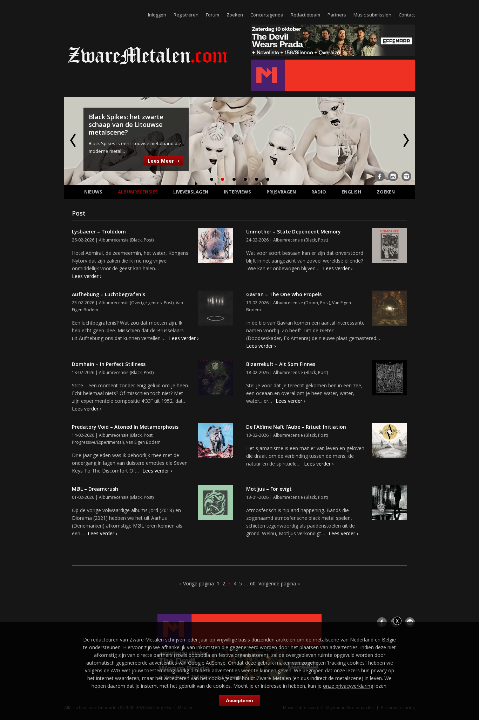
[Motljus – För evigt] (389, 503)
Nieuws (93, 192)
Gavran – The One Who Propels (284, 294)
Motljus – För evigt (269, 488)
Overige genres (146, 303)
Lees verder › (86, 276)
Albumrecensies (138, 192)
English (351, 192)
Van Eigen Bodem (143, 442)
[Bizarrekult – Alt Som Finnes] (389, 379)
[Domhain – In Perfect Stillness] (215, 379)
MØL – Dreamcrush (95, 488)
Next (405, 140)
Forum (212, 15)
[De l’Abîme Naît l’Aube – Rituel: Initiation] (389, 441)
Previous (73, 140)
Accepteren (239, 700)
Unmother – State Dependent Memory (293, 231)
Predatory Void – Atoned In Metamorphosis (125, 426)
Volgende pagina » (279, 583)
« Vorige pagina (196, 583)
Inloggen (157, 15)
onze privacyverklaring (348, 685)
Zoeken (235, 15)
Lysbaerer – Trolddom (99, 231)
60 (253, 583)
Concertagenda (266, 15)
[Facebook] (380, 176)
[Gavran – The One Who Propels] (389, 309)
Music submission (372, 15)
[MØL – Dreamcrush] (215, 503)
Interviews (237, 192)
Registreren (186, 15)
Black (136, 240)
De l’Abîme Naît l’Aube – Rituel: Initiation (296, 426)
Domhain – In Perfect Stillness (109, 364)
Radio (318, 192)
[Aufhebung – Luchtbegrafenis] (215, 309)
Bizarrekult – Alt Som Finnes (280, 364)
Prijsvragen (281, 192)
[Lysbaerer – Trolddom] (215, 246)
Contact (407, 15)
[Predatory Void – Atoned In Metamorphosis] (215, 441)
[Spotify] (406, 176)
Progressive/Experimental (97, 442)
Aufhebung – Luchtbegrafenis (108, 294)
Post (148, 240)
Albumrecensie (114, 240)
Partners (337, 15)
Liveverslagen (190, 192)
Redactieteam (305, 15)
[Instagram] (393, 176)
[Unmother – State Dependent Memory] (389, 246)
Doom (311, 303)
